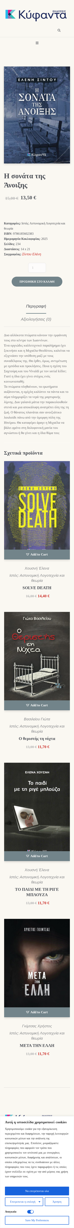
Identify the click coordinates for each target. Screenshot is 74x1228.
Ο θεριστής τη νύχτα (37, 738)
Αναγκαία (10, 1211)
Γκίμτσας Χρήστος (37, 1026)
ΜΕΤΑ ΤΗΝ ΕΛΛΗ (37, 1045)
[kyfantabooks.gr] (37, 16)
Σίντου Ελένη (31, 254)
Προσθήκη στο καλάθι (37, 281)
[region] (37, 1172)
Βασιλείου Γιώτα (37, 719)
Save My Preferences (37, 1220)
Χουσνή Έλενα (37, 568)
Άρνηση (56, 1201)
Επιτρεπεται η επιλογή (22, 1201)
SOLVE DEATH (36, 587)
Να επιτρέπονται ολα (37, 1191)
